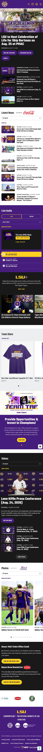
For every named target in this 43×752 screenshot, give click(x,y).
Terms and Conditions (33, 739)
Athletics (4, 48)
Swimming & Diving (22, 67)
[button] (18, 385)
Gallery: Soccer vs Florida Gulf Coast (15, 628)
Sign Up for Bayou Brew (12, 680)
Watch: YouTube (10, 53)
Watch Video (7, 518)
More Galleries (6, 576)
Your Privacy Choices (16, 743)
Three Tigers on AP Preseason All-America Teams (28, 188)
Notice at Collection (31, 743)
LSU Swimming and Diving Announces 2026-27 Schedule (28, 71)
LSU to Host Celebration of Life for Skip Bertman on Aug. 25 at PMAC (19, 40)
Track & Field (21, 165)
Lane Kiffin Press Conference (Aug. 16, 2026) (28, 546)
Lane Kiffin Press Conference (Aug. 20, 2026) (28, 537)
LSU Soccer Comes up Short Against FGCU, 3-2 (28, 100)
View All (4, 123)
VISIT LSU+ (21, 289)
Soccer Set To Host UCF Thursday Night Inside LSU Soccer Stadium (29, 178)
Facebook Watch (25, 53)
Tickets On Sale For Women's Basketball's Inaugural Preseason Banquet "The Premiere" (27, 198)
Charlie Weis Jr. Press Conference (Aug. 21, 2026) (27, 528)
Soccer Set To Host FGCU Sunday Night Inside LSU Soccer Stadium (29, 130)
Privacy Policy (5, 739)
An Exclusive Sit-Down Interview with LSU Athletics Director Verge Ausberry (17, 316)
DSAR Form (4, 743)
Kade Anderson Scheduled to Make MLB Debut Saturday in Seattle (29, 149)
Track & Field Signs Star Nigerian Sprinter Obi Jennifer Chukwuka (27, 169)
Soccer (19, 96)
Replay (32, 217)
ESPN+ (7, 59)
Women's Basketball (23, 77)
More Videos (5, 466)
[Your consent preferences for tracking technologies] (39, 748)
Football (19, 87)
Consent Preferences (18, 739)
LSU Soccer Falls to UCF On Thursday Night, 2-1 (28, 159)
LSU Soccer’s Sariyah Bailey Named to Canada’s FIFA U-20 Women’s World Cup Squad (29, 141)
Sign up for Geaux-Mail (11, 659)
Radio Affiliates (6, 227)
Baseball (19, 146)
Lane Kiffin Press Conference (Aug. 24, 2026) (29, 91)
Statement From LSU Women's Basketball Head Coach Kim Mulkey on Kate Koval (28, 82)
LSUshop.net (5, 338)
